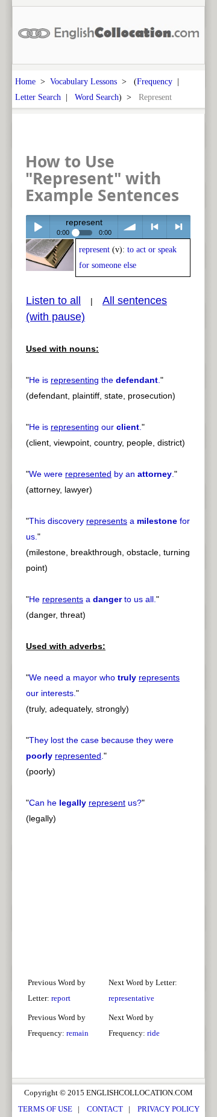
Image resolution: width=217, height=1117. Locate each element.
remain (77, 1033)
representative (131, 998)
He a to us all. (92, 599)
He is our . (85, 427)
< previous (154, 226)
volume (130, 226)
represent (94, 249)
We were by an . (101, 474)
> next (178, 226)
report (61, 998)
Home (25, 81)
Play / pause (37, 226)
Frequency (154, 81)
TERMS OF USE (45, 1108)
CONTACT (105, 1108)
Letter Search (38, 97)
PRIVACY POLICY (168, 1108)
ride (153, 1033)
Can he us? (85, 802)
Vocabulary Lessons (83, 81)
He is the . (94, 380)
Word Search (97, 97)
